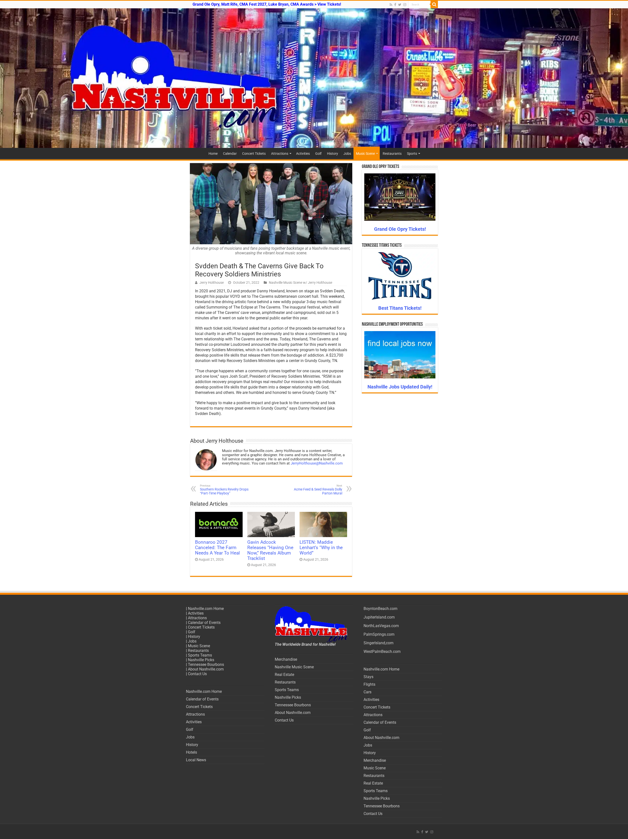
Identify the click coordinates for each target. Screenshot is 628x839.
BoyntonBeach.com (380, 608)
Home (213, 153)
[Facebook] (395, 5)
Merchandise (286, 659)
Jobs (347, 153)
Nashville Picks (201, 660)
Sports (412, 153)
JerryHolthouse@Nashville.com (317, 463)
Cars (367, 692)
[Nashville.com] (314, 78)
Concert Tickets (254, 153)
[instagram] (405, 5)
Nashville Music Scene (294, 667)
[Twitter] (400, 5)
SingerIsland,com (378, 643)
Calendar (230, 153)
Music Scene (365, 153)
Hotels (191, 752)
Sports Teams (200, 655)
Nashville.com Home (206, 608)
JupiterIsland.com (379, 617)
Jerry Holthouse (211, 282)
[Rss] (391, 5)
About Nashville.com (206, 669)
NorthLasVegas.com (381, 625)
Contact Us (197, 673)
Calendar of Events (204, 622)
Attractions (279, 153)
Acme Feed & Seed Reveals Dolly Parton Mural (318, 489)
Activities (303, 153)
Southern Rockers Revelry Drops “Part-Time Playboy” (224, 489)
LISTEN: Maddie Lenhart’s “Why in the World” (321, 548)
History (332, 153)
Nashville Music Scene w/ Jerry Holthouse (300, 282)
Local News (196, 760)
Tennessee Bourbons (206, 664)
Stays (368, 676)
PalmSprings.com (379, 634)
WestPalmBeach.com (382, 651)
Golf (318, 153)
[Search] (434, 4)
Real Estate (284, 674)
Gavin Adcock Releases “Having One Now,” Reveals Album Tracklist (270, 550)
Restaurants (392, 153)
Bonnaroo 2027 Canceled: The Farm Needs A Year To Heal (217, 548)
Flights (369, 684)
